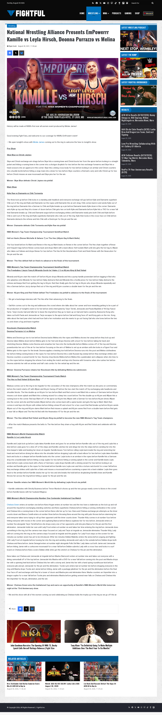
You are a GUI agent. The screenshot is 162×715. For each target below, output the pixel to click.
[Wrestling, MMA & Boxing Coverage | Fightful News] (26, 13)
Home (82, 13)
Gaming (128, 13)
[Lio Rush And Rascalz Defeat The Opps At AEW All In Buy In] (101, 671)
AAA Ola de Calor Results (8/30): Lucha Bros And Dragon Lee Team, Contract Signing (139, 132)
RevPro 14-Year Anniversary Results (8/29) (137, 171)
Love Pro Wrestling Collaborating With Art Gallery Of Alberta (138, 145)
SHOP (137, 13)
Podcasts (116, 13)
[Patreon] (148, 13)
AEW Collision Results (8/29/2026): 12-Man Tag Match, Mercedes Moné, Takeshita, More (137, 158)
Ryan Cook (13, 46)
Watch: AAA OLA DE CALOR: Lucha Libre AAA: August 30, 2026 (62, 684)
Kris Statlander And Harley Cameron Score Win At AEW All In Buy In (23, 684)
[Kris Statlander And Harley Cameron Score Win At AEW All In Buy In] (24, 671)
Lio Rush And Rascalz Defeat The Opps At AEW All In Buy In (100, 684)
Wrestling (93, 13)
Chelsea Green (13, 505)
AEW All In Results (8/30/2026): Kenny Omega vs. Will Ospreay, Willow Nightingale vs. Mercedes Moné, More (138, 118)
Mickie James (38, 142)
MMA (105, 13)
